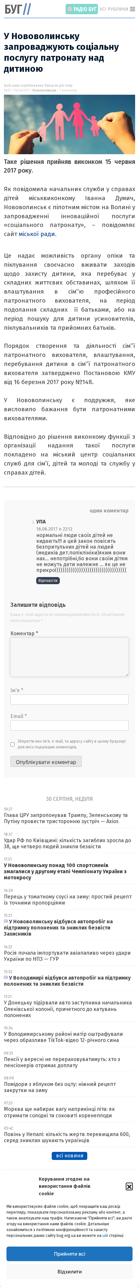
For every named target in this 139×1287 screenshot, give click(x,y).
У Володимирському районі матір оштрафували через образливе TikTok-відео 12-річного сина (63, 1037)
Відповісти (48, 580)
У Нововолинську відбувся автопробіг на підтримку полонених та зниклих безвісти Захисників (58, 927)
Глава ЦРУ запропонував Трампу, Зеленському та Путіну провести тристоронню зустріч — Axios (66, 818)
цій (105, 1235)
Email (18, 716)
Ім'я (16, 690)
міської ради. (38, 234)
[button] (129, 1186)
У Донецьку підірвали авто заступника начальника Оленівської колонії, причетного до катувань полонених (68, 1009)
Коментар (24, 633)
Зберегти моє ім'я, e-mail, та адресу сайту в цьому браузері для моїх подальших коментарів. (72, 744)
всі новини (69, 1156)
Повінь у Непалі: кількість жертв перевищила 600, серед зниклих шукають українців (67, 1137)
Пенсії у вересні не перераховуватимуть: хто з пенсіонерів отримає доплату (62, 1062)
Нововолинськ (44, 90)
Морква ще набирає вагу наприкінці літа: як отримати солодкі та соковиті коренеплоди (59, 1112)
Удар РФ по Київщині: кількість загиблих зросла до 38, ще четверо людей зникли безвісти (67, 843)
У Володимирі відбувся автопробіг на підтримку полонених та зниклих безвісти (67, 981)
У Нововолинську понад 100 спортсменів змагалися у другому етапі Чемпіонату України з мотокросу (65, 871)
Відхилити (70, 1272)
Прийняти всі (69, 1254)
